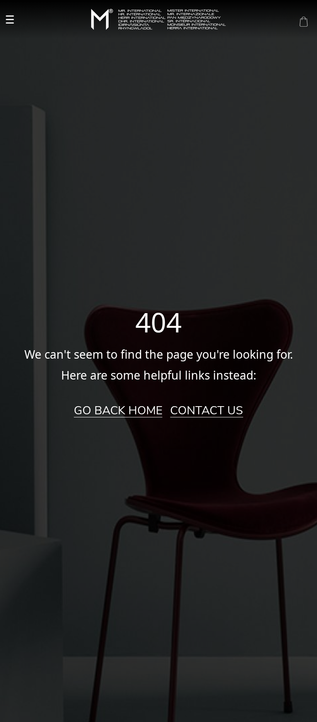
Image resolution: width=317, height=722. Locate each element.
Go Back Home (118, 411)
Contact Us (206, 411)
